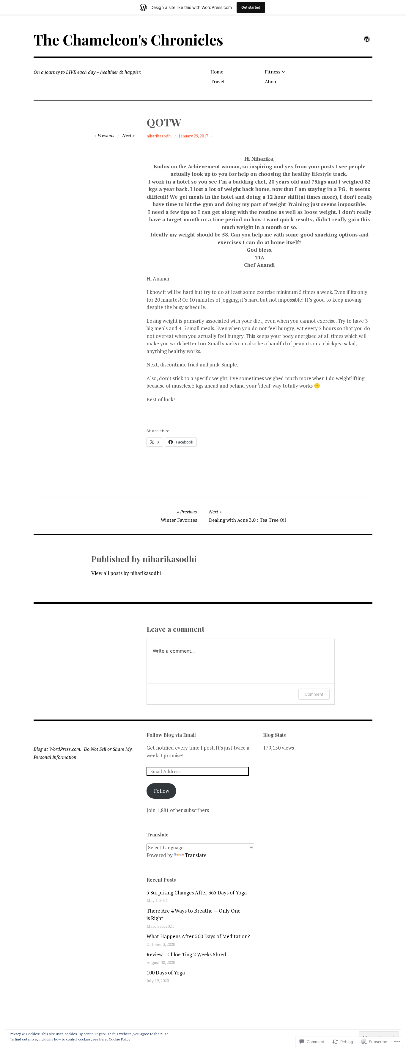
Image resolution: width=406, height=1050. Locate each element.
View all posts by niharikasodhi (126, 573)
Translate (196, 855)
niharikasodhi (159, 136)
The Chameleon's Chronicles (128, 39)
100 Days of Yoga (166, 972)
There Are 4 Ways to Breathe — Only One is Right (193, 914)
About (271, 81)
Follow (161, 790)
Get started (250, 7)
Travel (217, 81)
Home (216, 71)
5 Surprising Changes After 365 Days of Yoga (197, 892)
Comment (314, 694)
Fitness (272, 71)
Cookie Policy (119, 1039)
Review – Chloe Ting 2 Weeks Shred (186, 954)
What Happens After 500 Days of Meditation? (198, 936)
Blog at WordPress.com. (57, 749)
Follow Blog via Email (171, 735)
